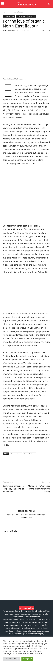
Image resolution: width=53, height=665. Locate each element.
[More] (37, 37)
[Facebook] (5, 37)
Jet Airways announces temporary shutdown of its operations (13, 489)
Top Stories (31, 16)
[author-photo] (26, 506)
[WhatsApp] (24, 37)
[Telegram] (30, 37)
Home (5, 12)
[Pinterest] (18, 37)
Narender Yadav (11, 31)
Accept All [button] (27, 659)
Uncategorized (21, 16)
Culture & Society (17, 12)
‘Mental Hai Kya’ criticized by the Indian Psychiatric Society (39, 489)
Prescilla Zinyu (29, 454)
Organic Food (16, 454)
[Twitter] (11, 37)
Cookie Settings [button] (11, 659)
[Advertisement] (26, 195)
